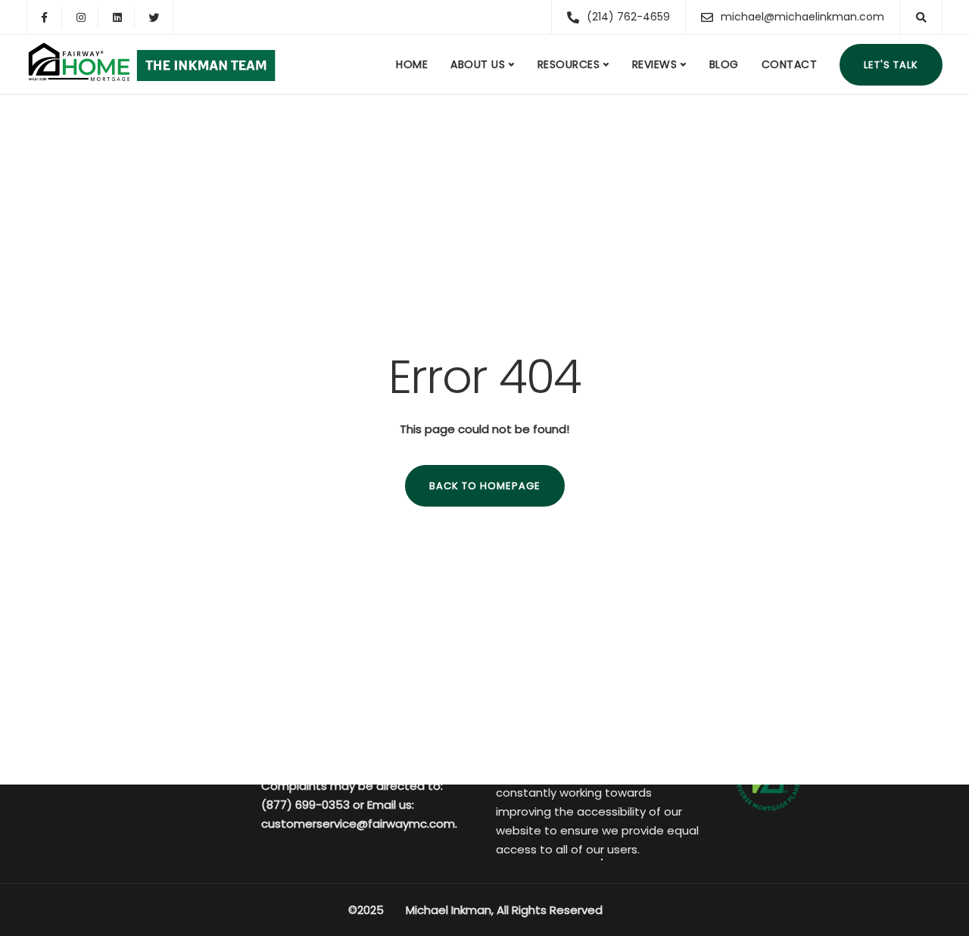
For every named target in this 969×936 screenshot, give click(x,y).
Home (412, 64)
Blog (724, 64)
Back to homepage (485, 486)
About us (477, 64)
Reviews (655, 64)
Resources (568, 64)
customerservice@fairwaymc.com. (359, 823)
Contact (790, 64)
